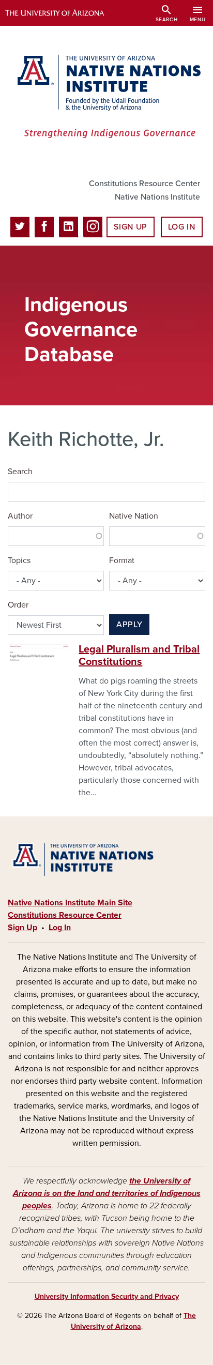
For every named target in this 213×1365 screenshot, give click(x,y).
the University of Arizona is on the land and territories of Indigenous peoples (107, 1193)
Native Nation (133, 516)
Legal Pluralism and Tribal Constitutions (139, 655)
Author (20, 516)
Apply (129, 624)
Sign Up (130, 227)
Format (121, 560)
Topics (19, 560)
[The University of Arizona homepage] (62, 13)
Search (20, 471)
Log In (181, 227)
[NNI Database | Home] (106, 97)
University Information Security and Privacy (107, 1296)
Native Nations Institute (157, 197)
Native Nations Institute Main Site (70, 903)
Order (18, 605)
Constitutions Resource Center (144, 183)
